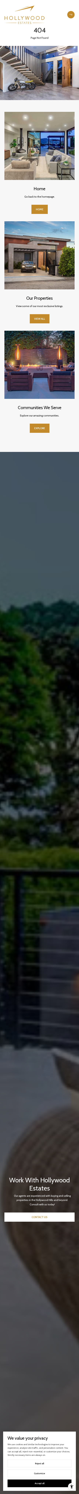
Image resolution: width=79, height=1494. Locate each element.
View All (39, 318)
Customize (39, 1473)
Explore (39, 428)
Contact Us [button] (39, 1217)
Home (39, 209)
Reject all (39, 1463)
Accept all (39, 1483)
